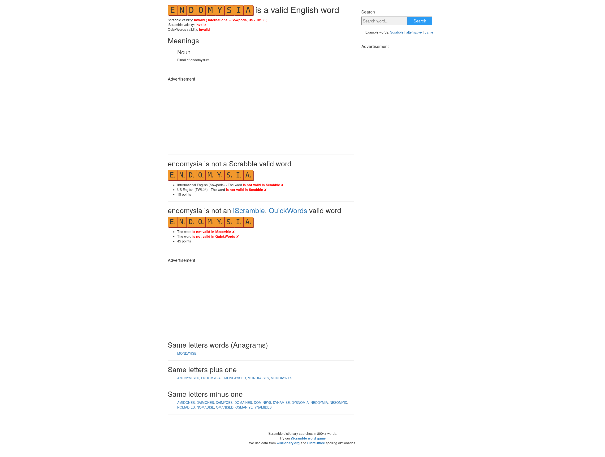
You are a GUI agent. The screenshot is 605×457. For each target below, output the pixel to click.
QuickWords (288, 210)
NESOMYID (338, 402)
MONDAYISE (186, 353)
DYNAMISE (281, 402)
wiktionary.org (288, 442)
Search (420, 21)
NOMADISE (205, 407)
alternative (414, 32)
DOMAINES (243, 402)
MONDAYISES (258, 377)
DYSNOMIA (300, 402)
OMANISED (224, 407)
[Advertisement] (261, 117)
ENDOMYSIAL (211, 377)
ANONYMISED (188, 377)
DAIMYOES (224, 402)
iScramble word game (308, 438)
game (429, 32)
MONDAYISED (235, 377)
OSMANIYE (244, 407)
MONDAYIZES (281, 377)
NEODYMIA (319, 402)
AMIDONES (186, 402)
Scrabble (396, 32)
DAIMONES (205, 402)
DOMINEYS (262, 402)
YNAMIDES (263, 407)
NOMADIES (186, 407)
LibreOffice (316, 442)
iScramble (249, 210)
